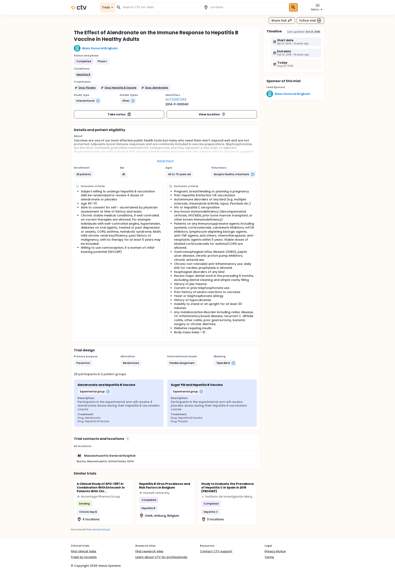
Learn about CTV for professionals (161, 557)
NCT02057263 (175, 99)
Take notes (116, 114)
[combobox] (160, 7)
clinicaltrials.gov (101, 529)
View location (209, 114)
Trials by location (84, 557)
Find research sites (149, 551)
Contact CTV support (216, 551)
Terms (269, 557)
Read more (165, 161)
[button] (83, 74)
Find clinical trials (83, 551)
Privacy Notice (275, 551)
